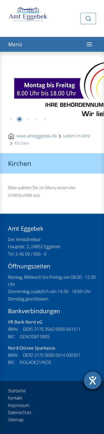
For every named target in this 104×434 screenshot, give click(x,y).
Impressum (18, 405)
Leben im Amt (76, 136)
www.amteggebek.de (37, 136)
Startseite (17, 391)
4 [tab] (36, 119)
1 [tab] (11, 119)
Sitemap (16, 420)
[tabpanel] (52, 89)
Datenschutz (19, 412)
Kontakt (15, 398)
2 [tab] (19, 119)
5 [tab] (45, 119)
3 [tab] (28, 119)
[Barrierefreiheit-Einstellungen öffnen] (92, 380)
